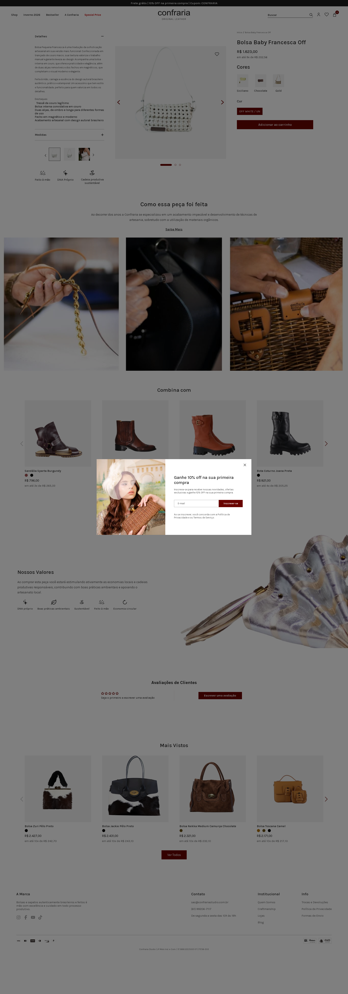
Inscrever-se (230, 503)
